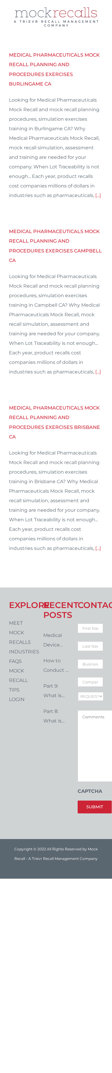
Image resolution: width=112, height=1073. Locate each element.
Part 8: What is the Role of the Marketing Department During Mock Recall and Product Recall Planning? (56, 717)
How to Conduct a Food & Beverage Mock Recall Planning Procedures (56, 666)
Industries (21, 652)
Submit (94, 807)
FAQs (15, 661)
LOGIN (16, 699)
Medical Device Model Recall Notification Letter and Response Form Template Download (56, 641)
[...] (98, 195)
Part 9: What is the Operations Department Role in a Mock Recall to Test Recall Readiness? (56, 691)
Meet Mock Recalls (20, 632)
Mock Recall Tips (18, 680)
